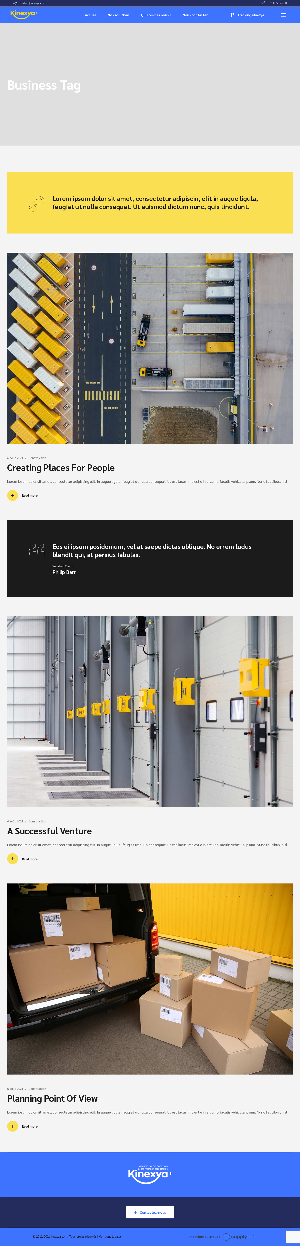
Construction (37, 458)
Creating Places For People (60, 467)
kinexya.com (59, 1236)
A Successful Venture (49, 830)
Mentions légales (110, 1236)
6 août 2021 (15, 458)
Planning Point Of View (52, 1098)
